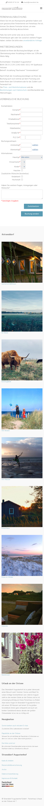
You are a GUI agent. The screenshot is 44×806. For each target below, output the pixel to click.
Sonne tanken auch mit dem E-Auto (15, 727)
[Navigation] (41, 8)
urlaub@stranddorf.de (30, 2)
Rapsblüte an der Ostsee (20, 736)
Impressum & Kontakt (9, 778)
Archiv (4, 769)
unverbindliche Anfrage (32, 40)
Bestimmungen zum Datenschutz (13, 90)
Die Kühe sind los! (20, 745)
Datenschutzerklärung (10, 774)
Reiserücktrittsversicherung (12, 765)
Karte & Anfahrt (7, 761)
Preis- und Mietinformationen (15, 87)
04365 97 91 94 (13, 2)
